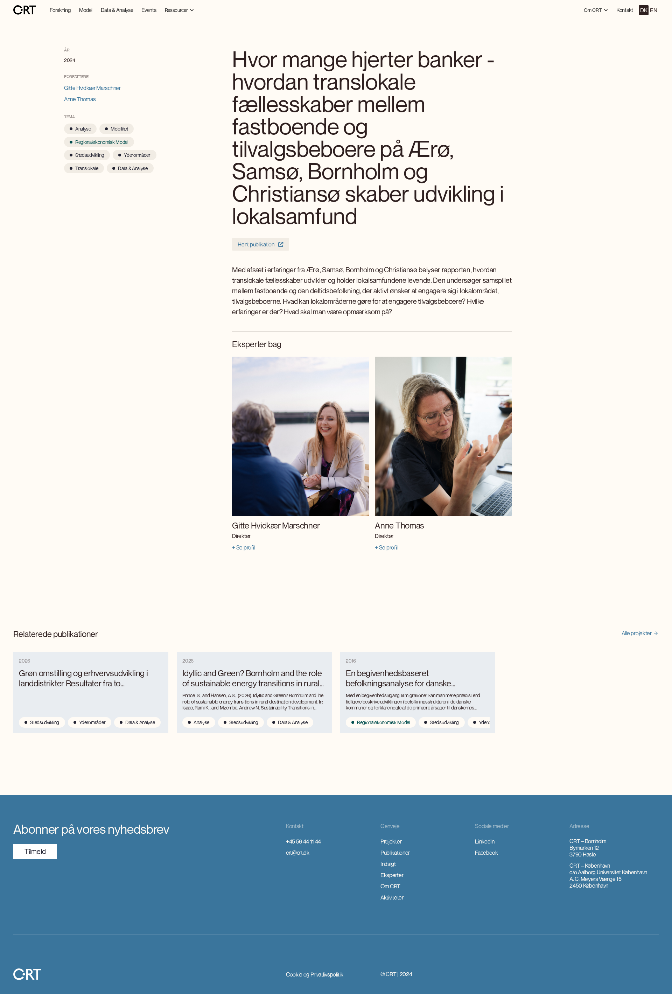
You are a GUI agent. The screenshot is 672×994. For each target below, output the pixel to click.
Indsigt (388, 863)
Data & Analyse (117, 10)
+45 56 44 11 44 (303, 841)
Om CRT (390, 886)
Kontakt (624, 10)
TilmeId (35, 851)
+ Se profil (243, 547)
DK (643, 10)
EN (653, 10)
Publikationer (395, 852)
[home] (24, 10)
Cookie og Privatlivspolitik (314, 974)
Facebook (486, 852)
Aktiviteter (391, 897)
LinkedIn (484, 841)
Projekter (390, 841)
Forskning (60, 10)
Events (148, 10)
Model (85, 10)
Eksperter (391, 875)
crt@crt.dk (297, 852)
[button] (179, 10)
